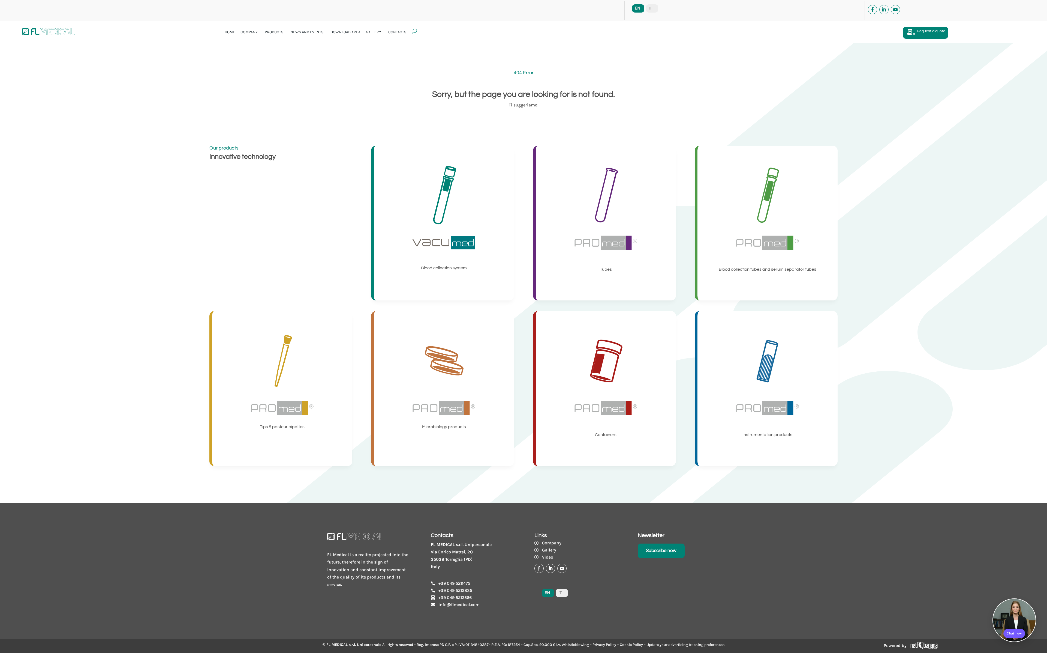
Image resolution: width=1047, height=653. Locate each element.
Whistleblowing (575, 644)
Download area (345, 32)
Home (230, 32)
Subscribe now (661, 550)
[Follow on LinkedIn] (884, 9)
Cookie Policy (631, 644)
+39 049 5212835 (455, 590)
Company (249, 32)
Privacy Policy (604, 644)
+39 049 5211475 (454, 583)
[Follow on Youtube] (895, 9)
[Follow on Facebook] (872, 9)
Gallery (373, 32)
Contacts (397, 32)
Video (547, 557)
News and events (306, 32)
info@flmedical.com (459, 604)
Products (274, 32)
